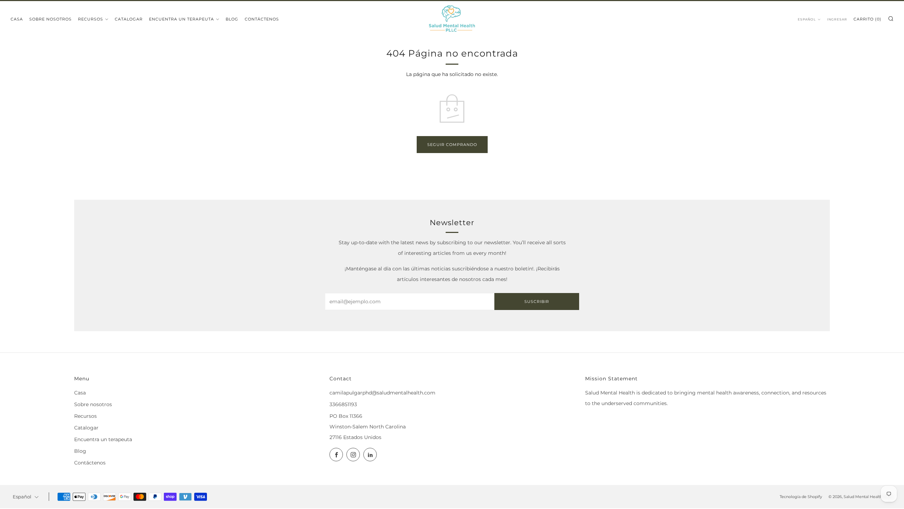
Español (807, 19)
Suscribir (536, 301)
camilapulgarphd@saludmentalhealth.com (382, 393)
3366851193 (343, 404)
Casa (17, 19)
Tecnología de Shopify (801, 496)
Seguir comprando (452, 144)
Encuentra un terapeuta (181, 19)
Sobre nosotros (50, 19)
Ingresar (837, 19)
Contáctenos (262, 19)
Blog (232, 19)
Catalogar (129, 19)
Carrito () (867, 19)
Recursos (90, 19)
